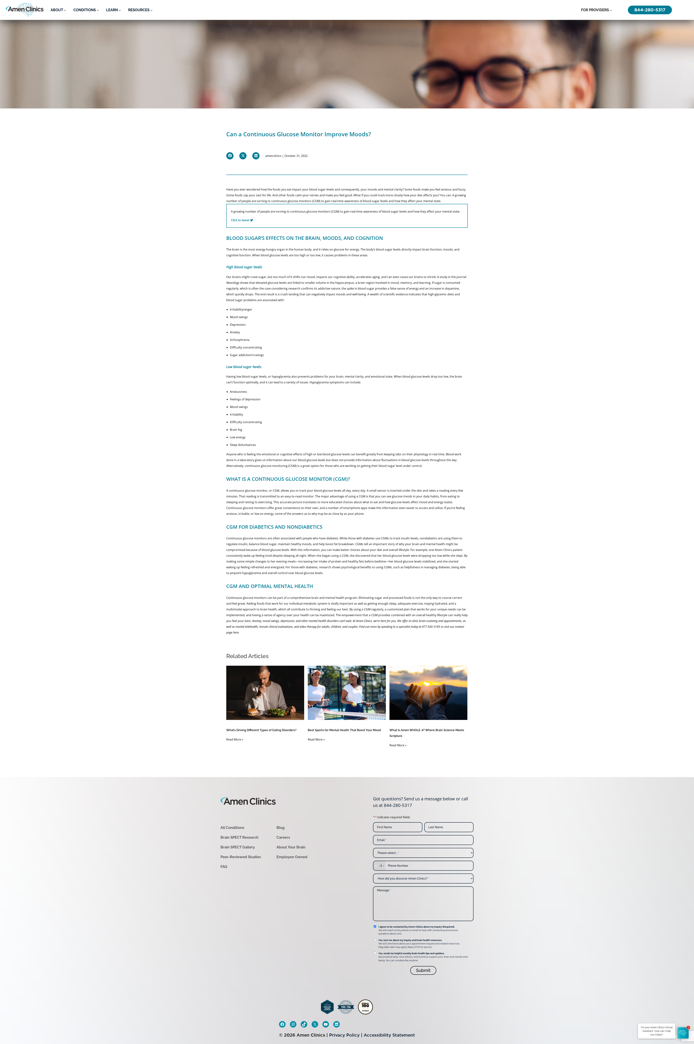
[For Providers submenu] (611, 10)
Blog (281, 827)
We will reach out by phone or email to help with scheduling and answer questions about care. (418, 930)
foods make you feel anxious (432, 189)
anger (248, 309)
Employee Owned (292, 857)
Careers (283, 837)
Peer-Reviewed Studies (240, 857)
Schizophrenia (239, 340)
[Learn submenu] (120, 10)
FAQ (223, 866)
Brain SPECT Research (239, 837)
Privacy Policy (344, 1035)
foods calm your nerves (303, 195)
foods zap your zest (248, 195)
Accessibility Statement (389, 1035)
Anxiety (235, 332)
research (294, 288)
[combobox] (379, 865)
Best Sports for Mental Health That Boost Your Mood (344, 730)
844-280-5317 (398, 805)
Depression (238, 325)
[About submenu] (65, 10)
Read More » (234, 739)
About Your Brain (291, 847)
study (443, 277)
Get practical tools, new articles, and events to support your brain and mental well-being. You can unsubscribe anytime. (423, 957)
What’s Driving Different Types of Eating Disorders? (261, 730)
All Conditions (232, 827)
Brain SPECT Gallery (237, 847)
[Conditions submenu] (98, 10)
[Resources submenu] (151, 10)
